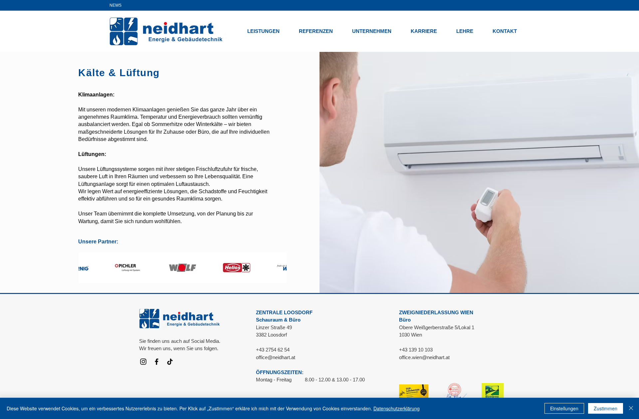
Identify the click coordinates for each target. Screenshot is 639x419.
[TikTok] (170, 361)
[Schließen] (631, 408)
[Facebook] (156, 361)
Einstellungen (564, 408)
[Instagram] (143, 361)
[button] (268, 31)
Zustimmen (605, 408)
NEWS (115, 5)
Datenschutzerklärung (396, 408)
